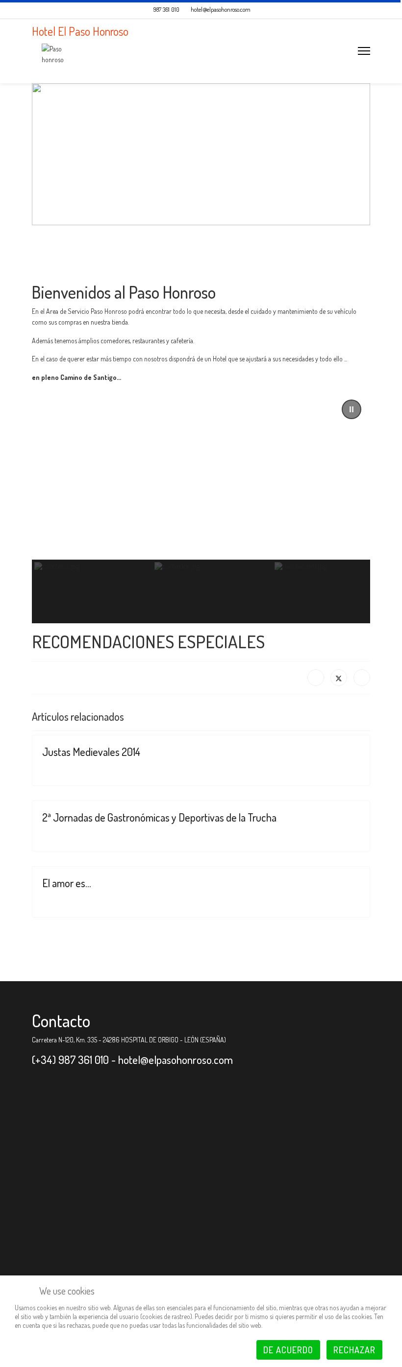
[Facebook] (315, 677)
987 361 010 (166, 9)
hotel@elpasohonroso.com (221, 9)
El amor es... (66, 883)
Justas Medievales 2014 (91, 751)
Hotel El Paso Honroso (80, 31)
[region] (201, 507)
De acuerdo (288, 1349)
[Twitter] (338, 677)
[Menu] (364, 51)
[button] (351, 409)
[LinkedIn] (361, 677)
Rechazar (354, 1349)
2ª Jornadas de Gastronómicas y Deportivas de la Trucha (159, 817)
